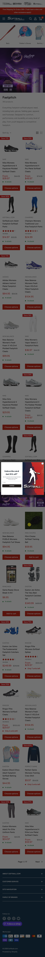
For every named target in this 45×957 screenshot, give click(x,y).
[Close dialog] (42, 463)
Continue (11, 485)
